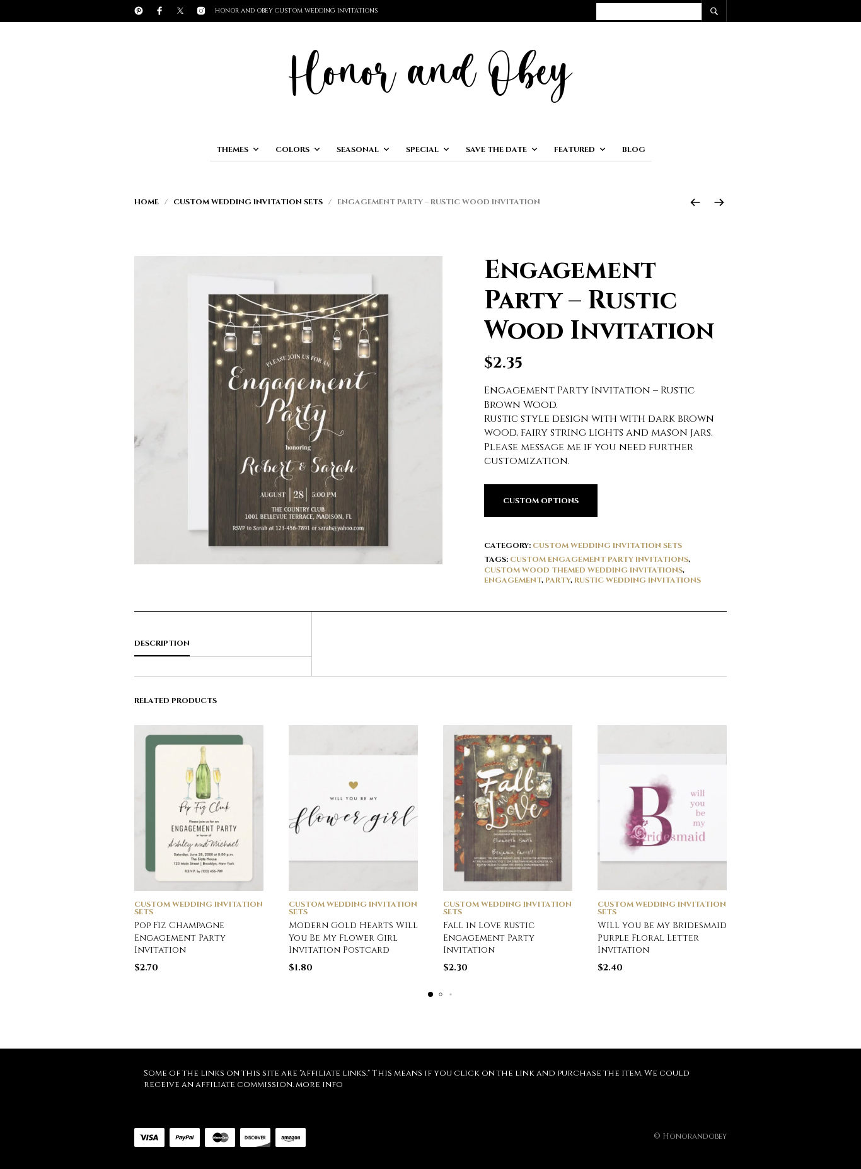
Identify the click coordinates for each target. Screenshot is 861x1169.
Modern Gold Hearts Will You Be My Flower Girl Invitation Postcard (353, 937)
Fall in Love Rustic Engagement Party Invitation (489, 937)
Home (146, 202)
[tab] (222, 644)
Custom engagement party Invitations (599, 559)
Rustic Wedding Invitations (637, 580)
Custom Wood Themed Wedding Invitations (583, 570)
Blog (633, 149)
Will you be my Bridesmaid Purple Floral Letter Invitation (662, 937)
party (557, 580)
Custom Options (541, 501)
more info (319, 1084)
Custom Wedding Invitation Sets (248, 202)
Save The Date (496, 149)
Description (162, 643)
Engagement (512, 580)
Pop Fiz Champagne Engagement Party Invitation (180, 937)
